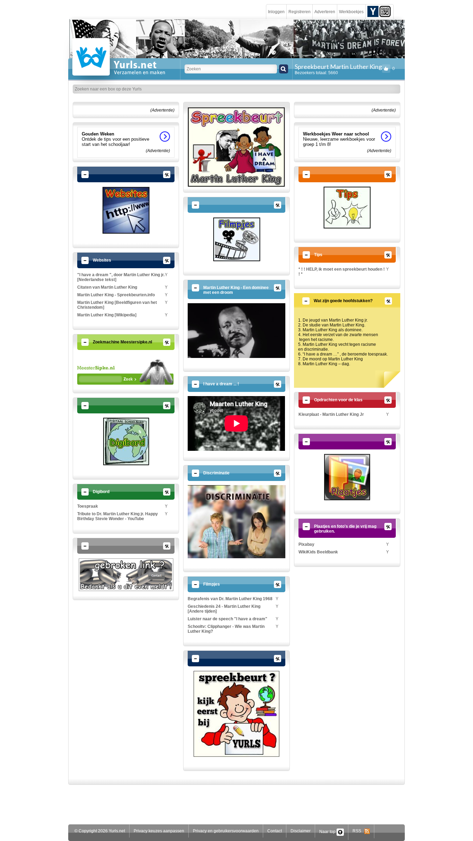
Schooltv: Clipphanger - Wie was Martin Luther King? (226, 629)
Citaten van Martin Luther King (107, 287)
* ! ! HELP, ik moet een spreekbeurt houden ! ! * (341, 272)
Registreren (299, 11)
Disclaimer (301, 831)
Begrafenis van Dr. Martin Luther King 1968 (230, 598)
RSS (358, 831)
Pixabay (306, 544)
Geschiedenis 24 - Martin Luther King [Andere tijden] (224, 609)
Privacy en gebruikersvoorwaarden (226, 831)
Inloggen (276, 11)
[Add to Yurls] (372, 11)
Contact (274, 831)
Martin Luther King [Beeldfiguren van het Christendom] (117, 305)
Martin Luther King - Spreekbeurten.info (116, 294)
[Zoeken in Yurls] (283, 68)
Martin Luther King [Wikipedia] (106, 315)
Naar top (328, 831)
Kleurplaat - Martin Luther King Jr (331, 414)
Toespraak (87, 506)
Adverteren (324, 11)
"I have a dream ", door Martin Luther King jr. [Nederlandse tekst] (120, 277)
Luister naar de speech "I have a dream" (227, 618)
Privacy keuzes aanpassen (159, 831)
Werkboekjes (351, 11)
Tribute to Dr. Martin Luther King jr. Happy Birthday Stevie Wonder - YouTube (117, 516)
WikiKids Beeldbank (318, 552)
